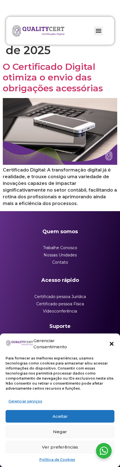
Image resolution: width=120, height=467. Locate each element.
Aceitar (60, 416)
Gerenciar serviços (25, 401)
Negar (60, 431)
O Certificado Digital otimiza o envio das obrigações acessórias (53, 77)
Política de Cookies (57, 460)
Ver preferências (60, 447)
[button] (111, 344)
